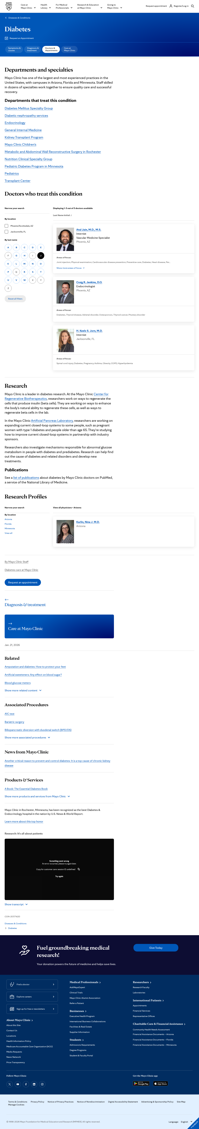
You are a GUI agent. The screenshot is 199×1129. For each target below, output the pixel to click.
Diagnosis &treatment (33, 49)
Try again (59, 876)
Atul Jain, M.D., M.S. (88, 229)
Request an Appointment (22, 38)
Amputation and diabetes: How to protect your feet (35, 666)
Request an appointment (22, 582)
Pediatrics (12, 173)
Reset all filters (15, 298)
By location (10, 218)
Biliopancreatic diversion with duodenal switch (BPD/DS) (38, 730)
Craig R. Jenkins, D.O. (89, 282)
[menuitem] (14, 49)
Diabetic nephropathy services (26, 115)
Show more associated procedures (25, 737)
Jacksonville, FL (18, 231)
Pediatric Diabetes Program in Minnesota (34, 166)
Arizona (8, 519)
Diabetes (18, 29)
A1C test (9, 713)
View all (8, 533)
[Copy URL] (78, 869)
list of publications (26, 477)
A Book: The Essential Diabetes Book (26, 788)
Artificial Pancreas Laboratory (52, 420)
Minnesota (10, 528)
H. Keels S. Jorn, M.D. (89, 330)
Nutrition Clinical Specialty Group (28, 159)
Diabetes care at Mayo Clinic (21, 570)
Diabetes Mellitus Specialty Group (29, 108)
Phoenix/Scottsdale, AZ (21, 225)
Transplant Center (17, 181)
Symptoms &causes (14, 49)
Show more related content (21, 690)
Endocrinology (15, 123)
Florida (8, 523)
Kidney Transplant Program (24, 137)
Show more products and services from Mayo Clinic (35, 796)
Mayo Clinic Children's (20, 144)
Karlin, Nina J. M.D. (88, 522)
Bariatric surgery (14, 722)
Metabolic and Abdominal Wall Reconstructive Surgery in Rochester (53, 152)
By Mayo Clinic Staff (16, 561)
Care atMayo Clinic (69, 49)
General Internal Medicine (23, 130)
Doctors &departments (51, 49)
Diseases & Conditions (19, 17)
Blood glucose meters (18, 683)
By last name (11, 239)
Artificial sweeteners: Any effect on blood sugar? (33, 674)
